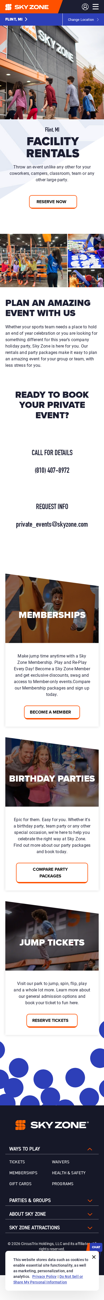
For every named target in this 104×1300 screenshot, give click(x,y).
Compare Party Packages (50, 872)
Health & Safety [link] (69, 1173)
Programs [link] (62, 1184)
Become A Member (50, 712)
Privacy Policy (44, 1276)
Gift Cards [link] (20, 1184)
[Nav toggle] (96, 6)
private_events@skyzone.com (52, 525)
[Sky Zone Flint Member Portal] (85, 6)
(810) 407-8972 (52, 471)
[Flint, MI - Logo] (37, 6)
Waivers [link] (60, 1162)
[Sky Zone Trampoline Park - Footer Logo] (52, 1125)
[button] (16, 19)
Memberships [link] (23, 1173)
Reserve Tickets (50, 1020)
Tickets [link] (17, 1162)
